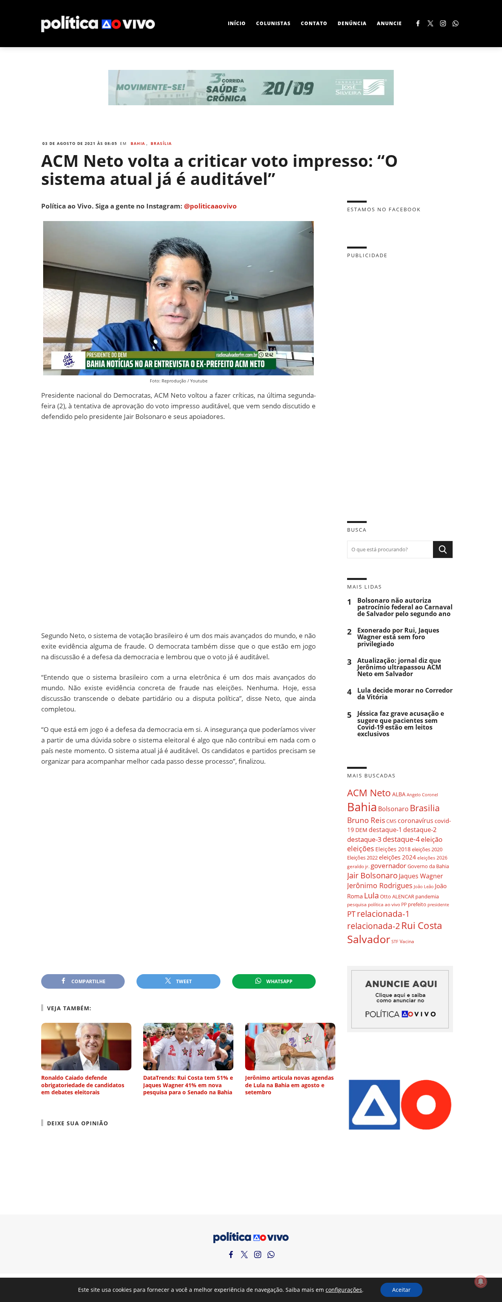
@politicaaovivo (210, 205)
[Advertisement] (178, 526)
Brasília (161, 143)
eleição (431, 839)
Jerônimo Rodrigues (380, 885)
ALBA (399, 794)
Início (237, 23)
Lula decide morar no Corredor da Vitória (405, 693)
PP (404, 904)
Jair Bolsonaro (372, 875)
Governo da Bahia (428, 866)
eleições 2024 (397, 857)
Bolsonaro (393, 809)
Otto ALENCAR (397, 896)
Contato (314, 23)
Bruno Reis (366, 820)
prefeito (417, 904)
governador (388, 865)
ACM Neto (369, 792)
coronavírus (415, 820)
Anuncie (389, 23)
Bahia (138, 143)
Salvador (368, 939)
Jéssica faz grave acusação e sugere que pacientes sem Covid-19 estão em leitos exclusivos (400, 723)
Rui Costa (421, 925)
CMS (391, 821)
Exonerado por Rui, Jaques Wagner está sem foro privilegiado (398, 637)
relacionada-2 (373, 925)
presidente (438, 904)
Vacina (407, 941)
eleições (360, 848)
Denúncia (352, 23)
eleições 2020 (427, 849)
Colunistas (273, 23)
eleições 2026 (432, 858)
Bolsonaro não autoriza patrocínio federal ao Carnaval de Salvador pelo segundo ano (405, 607)
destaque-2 (420, 829)
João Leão (424, 886)
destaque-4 (401, 839)
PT (351, 914)
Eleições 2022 (362, 857)
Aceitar (401, 1289)
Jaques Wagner (421, 876)
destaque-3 (364, 839)
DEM (361, 830)
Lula (371, 895)
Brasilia (425, 808)
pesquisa (357, 904)
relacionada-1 (383, 913)
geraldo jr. (358, 866)
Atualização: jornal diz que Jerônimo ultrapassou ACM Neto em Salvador (399, 667)
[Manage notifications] (481, 1281)
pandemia (427, 896)
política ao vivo (384, 904)
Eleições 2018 (393, 849)
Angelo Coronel (422, 794)
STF (394, 941)
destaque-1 (385, 829)
